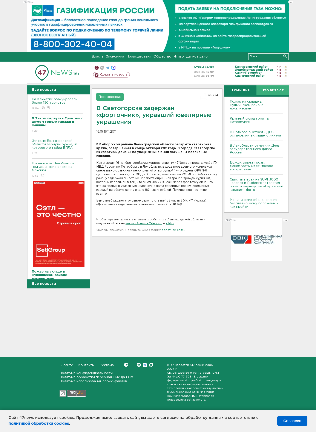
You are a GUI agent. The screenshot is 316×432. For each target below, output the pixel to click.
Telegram (145, 365)
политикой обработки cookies (39, 423)
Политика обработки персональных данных (96, 377)
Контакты (86, 365)
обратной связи (173, 230)
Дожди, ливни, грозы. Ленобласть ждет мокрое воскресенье (251, 166)
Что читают (273, 90)
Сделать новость (113, 74)
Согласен (292, 421)
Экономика (115, 56)
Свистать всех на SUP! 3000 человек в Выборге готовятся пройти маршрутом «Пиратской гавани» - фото (256, 184)
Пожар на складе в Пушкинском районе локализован (247, 105)
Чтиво (179, 56)
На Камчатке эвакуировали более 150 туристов (54, 103)
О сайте (66, 365)
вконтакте (102, 68)
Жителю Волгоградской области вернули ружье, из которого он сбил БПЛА (55, 147)
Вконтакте (139, 365)
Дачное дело (197, 56)
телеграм (108, 68)
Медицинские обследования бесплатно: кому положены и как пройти (254, 203)
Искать (285, 56)
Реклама (107, 365)
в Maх (170, 223)
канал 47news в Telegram (144, 223)
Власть (98, 56)
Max (151, 365)
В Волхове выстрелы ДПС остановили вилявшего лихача (255, 134)
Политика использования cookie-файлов (93, 381)
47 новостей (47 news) (187, 365)
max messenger (113, 68)
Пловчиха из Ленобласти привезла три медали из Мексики (53, 169)
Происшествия (138, 56)
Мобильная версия (97, 68)
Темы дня (240, 90)
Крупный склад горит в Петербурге (249, 120)
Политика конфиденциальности (86, 373)
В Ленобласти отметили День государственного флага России (255, 149)
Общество (162, 56)
